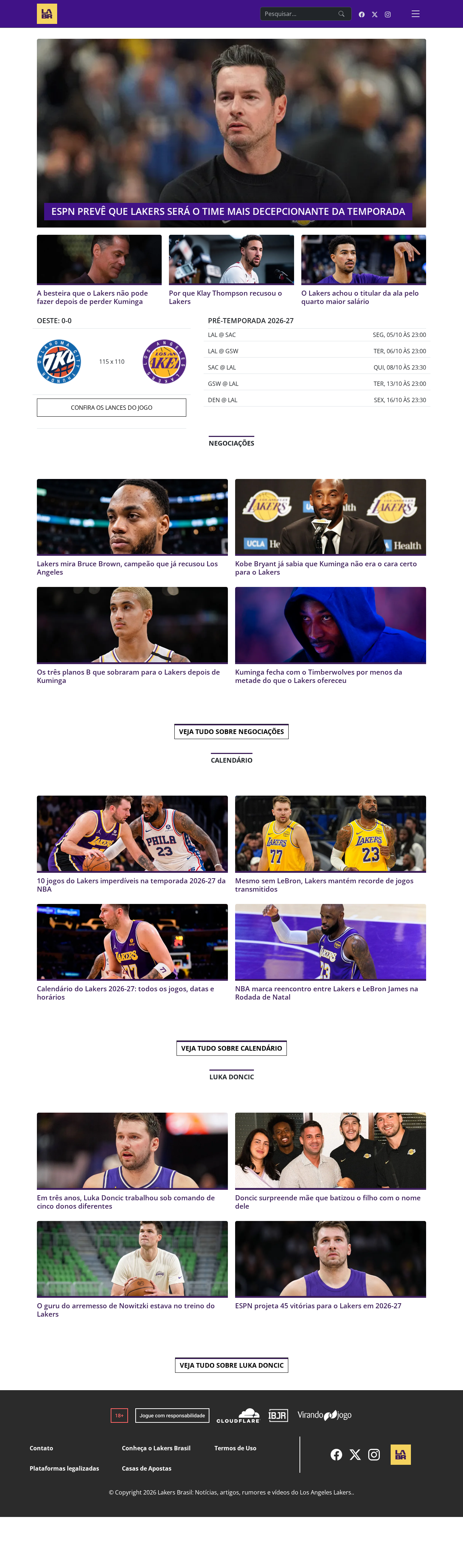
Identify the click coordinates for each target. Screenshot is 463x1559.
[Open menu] (415, 13)
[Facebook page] (362, 13)
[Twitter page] (375, 13)
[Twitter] (355, 1454)
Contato (41, 1448)
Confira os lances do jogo (111, 408)
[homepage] (47, 13)
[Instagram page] (388, 13)
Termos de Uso (235, 1448)
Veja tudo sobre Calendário (231, 1048)
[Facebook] (336, 1454)
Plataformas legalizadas (64, 1468)
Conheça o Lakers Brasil (156, 1448)
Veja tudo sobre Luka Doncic (232, 1365)
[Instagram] (374, 1454)
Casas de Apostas (146, 1468)
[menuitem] (336, 1454)
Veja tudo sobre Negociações (231, 731)
